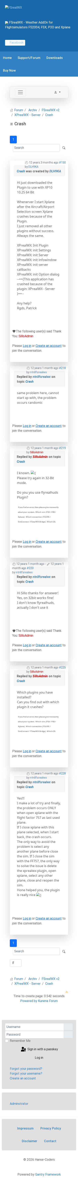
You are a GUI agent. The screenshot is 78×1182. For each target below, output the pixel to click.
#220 (30, 568)
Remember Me (20, 1041)
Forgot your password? (26, 1069)
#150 (62, 162)
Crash (21, 171)
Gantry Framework (48, 1174)
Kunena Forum (48, 1001)
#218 (62, 368)
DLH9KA (33, 166)
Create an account (49, 346)
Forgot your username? (26, 1073)
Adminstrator (19, 1104)
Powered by (28, 1001)
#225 (62, 667)
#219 (62, 448)
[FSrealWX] (13, 7)
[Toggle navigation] (20, 92)
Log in (27, 346)
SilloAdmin (26, 336)
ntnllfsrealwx (38, 372)
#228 (62, 773)
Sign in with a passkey (42, 1049)
